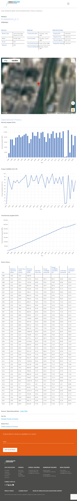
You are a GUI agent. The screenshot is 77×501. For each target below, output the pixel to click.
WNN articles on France (9, 426)
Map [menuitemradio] (5, 61)
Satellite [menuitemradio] (15, 61)
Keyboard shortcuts (51, 113)
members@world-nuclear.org (49, 471)
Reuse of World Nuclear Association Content (47, 491)
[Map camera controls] (73, 103)
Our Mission (7, 470)
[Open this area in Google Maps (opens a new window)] (5, 113)
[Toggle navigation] (68, 3)
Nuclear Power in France (9, 419)
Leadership (7, 472)
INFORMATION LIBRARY (10, 11)
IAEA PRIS (24, 411)
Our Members (7, 474)
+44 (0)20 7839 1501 (33, 471)
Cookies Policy (23, 491)
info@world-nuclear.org (34, 473)
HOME (2, 11)
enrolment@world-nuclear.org (49, 476)
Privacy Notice (9, 491)
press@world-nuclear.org (66, 473)
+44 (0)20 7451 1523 (65, 471)
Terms (74, 113)
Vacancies (7, 475)
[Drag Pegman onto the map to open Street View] (73, 110)
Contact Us (7, 477)
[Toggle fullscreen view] (73, 60)
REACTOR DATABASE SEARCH (23, 11)
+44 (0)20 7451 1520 (33, 470)
